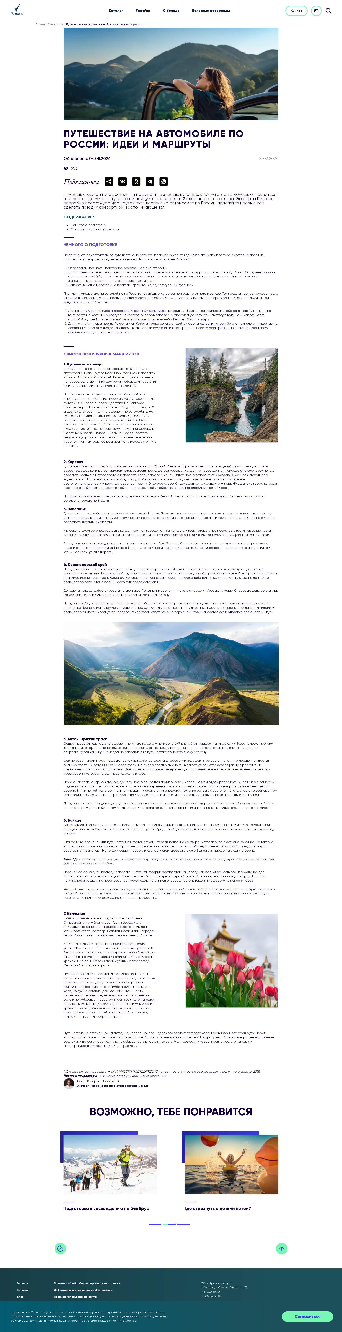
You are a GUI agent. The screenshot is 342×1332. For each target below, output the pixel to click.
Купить (296, 10)
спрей (221, 323)
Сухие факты (56, 24)
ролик (209, 323)
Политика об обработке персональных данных (87, 1283)
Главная (40, 24)
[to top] (281, 1248)
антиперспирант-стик (138, 319)
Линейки (143, 11)
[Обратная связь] (316, 11)
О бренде (171, 11)
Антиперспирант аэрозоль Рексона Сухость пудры (127, 310)
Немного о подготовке (88, 225)
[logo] (17, 9)
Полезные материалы (211, 11)
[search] (328, 11)
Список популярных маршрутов (95, 229)
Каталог (116, 11)
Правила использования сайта (75, 1297)
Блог (20, 1297)
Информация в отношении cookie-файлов (83, 1290)
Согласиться (308, 1317)
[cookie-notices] (60, 1248)
